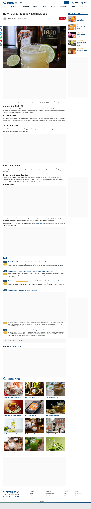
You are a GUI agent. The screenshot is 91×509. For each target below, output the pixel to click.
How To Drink (31, 10)
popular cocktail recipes (22, 280)
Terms (76, 495)
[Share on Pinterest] (62, 18)
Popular (73, 6)
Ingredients (26, 6)
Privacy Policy (66, 498)
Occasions (35, 6)
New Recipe (48, 491)
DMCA (65, 495)
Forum (76, 2)
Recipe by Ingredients (50, 493)
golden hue (59, 265)
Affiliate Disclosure (78, 493)
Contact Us (77, 489)
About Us (65, 489)
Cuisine (31, 495)
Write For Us (66, 491)
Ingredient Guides (49, 498)
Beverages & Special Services (22, 10)
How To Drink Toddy (15, 346)
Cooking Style (32, 498)
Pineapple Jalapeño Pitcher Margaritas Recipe (81, 44)
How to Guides (14, 6)
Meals (31, 489)
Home (4, 10)
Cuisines (45, 6)
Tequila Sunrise (18, 284)
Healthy (47, 489)
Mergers (65, 493)
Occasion (31, 493)
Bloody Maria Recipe (82, 50)
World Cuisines (39, 223)
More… (81, 6)
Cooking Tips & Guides (11, 10)
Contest (76, 491)
